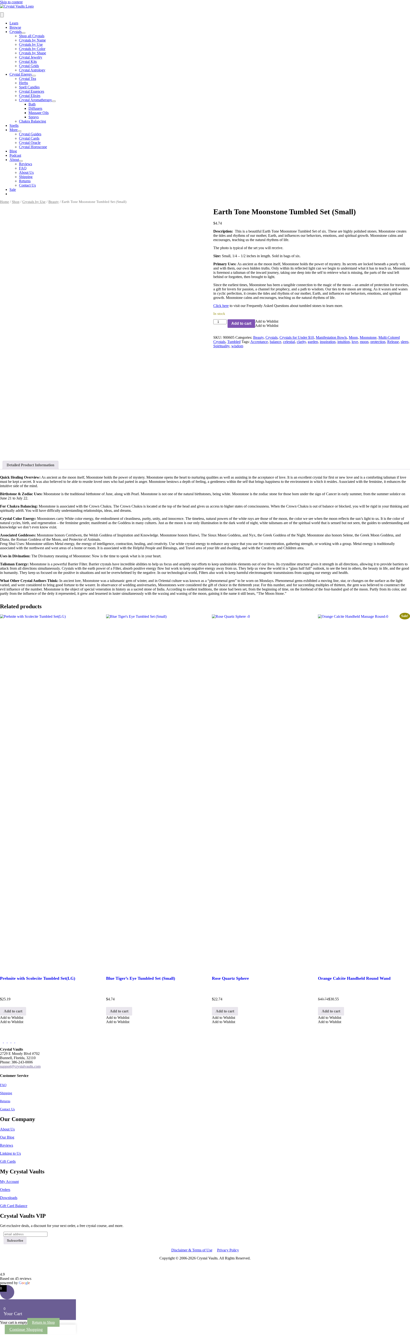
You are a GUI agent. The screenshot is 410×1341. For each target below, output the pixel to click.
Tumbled (234, 342)
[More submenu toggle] (19, 131)
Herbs (23, 83)
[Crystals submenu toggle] (23, 33)
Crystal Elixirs (29, 96)
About (14, 160)
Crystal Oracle (30, 143)
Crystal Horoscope (33, 147)
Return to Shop (43, 1322)
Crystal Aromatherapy (35, 100)
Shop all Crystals (31, 36)
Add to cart (241, 323)
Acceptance (259, 342)
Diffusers (35, 108)
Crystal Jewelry (30, 57)
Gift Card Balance (13, 1206)
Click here (221, 306)
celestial (289, 342)
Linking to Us (10, 1153)
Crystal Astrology (32, 70)
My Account (9, 1182)
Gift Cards (8, 1161)
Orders (5, 1190)
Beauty (53, 202)
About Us (26, 172)
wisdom (237, 346)
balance (275, 342)
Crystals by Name (32, 40)
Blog (13, 151)
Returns (25, 181)
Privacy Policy (228, 1250)
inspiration (327, 342)
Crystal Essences (31, 91)
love (355, 342)
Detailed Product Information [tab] (30, 465)
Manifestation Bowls (331, 337)
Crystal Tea (27, 79)
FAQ (23, 168)
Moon (353, 337)
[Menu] (2, 14)
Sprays (33, 117)
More (13, 130)
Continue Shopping (26, 1329)
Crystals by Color (32, 49)
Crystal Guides (30, 134)
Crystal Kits (28, 61)
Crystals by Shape (32, 53)
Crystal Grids (29, 66)
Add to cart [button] (13, 1011)
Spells (14, 126)
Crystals (15, 32)
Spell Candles (29, 87)
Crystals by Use (31, 44)
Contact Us (27, 185)
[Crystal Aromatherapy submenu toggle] (54, 101)
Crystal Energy (20, 74)
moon (364, 342)
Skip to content (11, 2)
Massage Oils (38, 113)
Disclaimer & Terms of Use (191, 1250)
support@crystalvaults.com (20, 1066)
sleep (404, 342)
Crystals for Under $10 (297, 337)
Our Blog (7, 1137)
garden (313, 342)
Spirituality (221, 346)
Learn (13, 23)
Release (393, 342)
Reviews (25, 164)
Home (4, 202)
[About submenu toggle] (21, 161)
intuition (343, 342)
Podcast (15, 155)
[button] (266, 321)
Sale (12, 190)
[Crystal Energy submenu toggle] (34, 75)
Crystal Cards (29, 138)
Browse (15, 27)
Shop (15, 202)
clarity (301, 342)
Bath (32, 104)
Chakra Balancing (32, 121)
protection (377, 342)
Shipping (26, 177)
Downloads (8, 1198)
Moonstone (368, 337)
